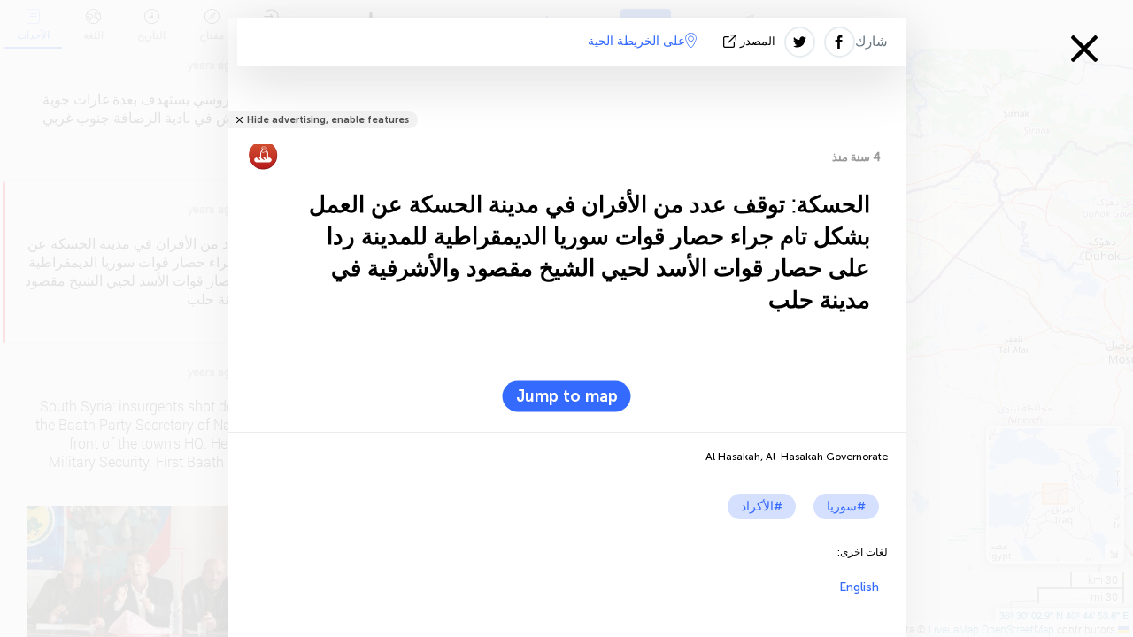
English (859, 587)
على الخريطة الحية (636, 41)
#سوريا (846, 506)
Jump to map (567, 396)
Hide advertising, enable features (328, 120)
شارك (871, 42)
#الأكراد (761, 506)
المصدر (757, 41)
